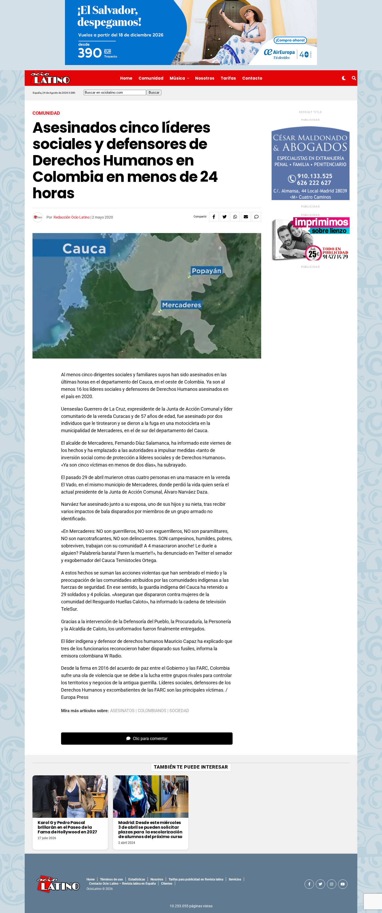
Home (126, 78)
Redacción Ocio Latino (72, 217)
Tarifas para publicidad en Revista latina (196, 879)
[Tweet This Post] (224, 216)
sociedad (179, 711)
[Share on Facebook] (214, 216)
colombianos (152, 711)
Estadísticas (136, 879)
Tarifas (228, 78)
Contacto (252, 78)
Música (177, 78)
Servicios (235, 879)
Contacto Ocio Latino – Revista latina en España (122, 883)
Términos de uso (111, 879)
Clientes (166, 883)
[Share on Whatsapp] (235, 216)
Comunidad (151, 78)
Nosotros (204, 78)
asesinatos (122, 711)
